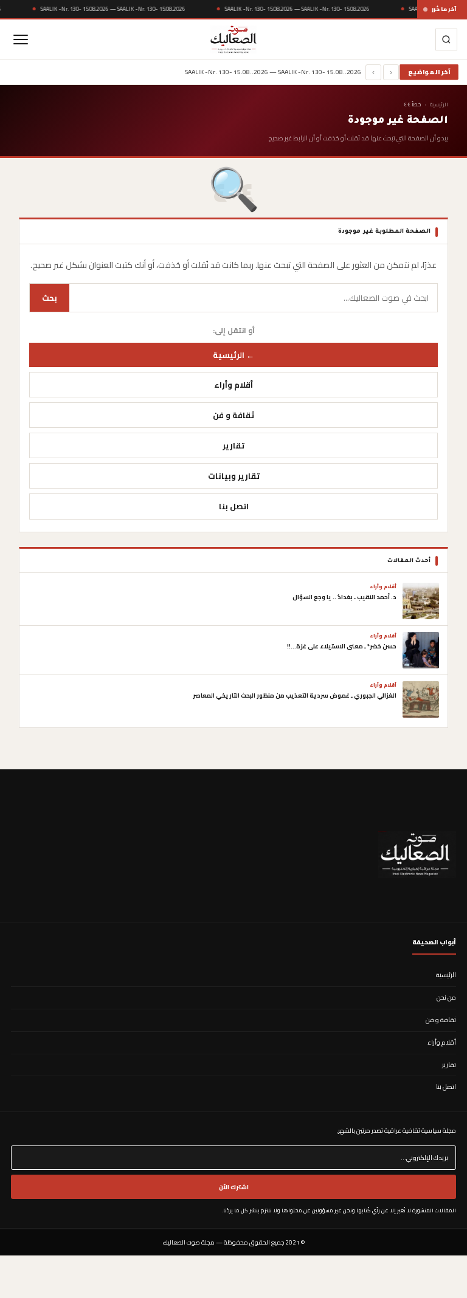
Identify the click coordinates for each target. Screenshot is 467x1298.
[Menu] (21, 39)
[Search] (446, 39)
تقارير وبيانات (234, 476)
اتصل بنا (234, 506)
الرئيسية (439, 104)
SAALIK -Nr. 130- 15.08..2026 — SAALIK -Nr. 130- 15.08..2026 (113, 8)
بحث (49, 297)
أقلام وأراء (233, 384)
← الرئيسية (233, 355)
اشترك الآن (234, 1187)
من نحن (446, 997)
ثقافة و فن (233, 415)
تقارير (233, 445)
